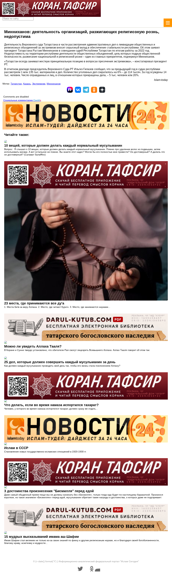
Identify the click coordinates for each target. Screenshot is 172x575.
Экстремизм (38, 83)
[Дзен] (102, 90)
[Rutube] (70, 90)
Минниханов (53, 83)
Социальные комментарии (22, 100)
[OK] (94, 90)
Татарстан (16, 83)
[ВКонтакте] (78, 90)
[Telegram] (86, 90)
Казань (27, 83)
